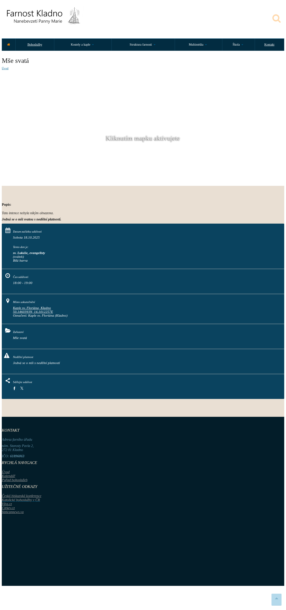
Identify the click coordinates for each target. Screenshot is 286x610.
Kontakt (269, 44)
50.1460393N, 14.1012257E (33, 311)
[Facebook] (14, 388)
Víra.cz (7, 504)
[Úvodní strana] (8, 44)
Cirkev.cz (8, 508)
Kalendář (8, 476)
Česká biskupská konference (21, 496)
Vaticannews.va (13, 512)
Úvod (5, 68)
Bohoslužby (34, 44)
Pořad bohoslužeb (14, 480)
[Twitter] (22, 388)
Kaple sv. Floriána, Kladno (32, 308)
